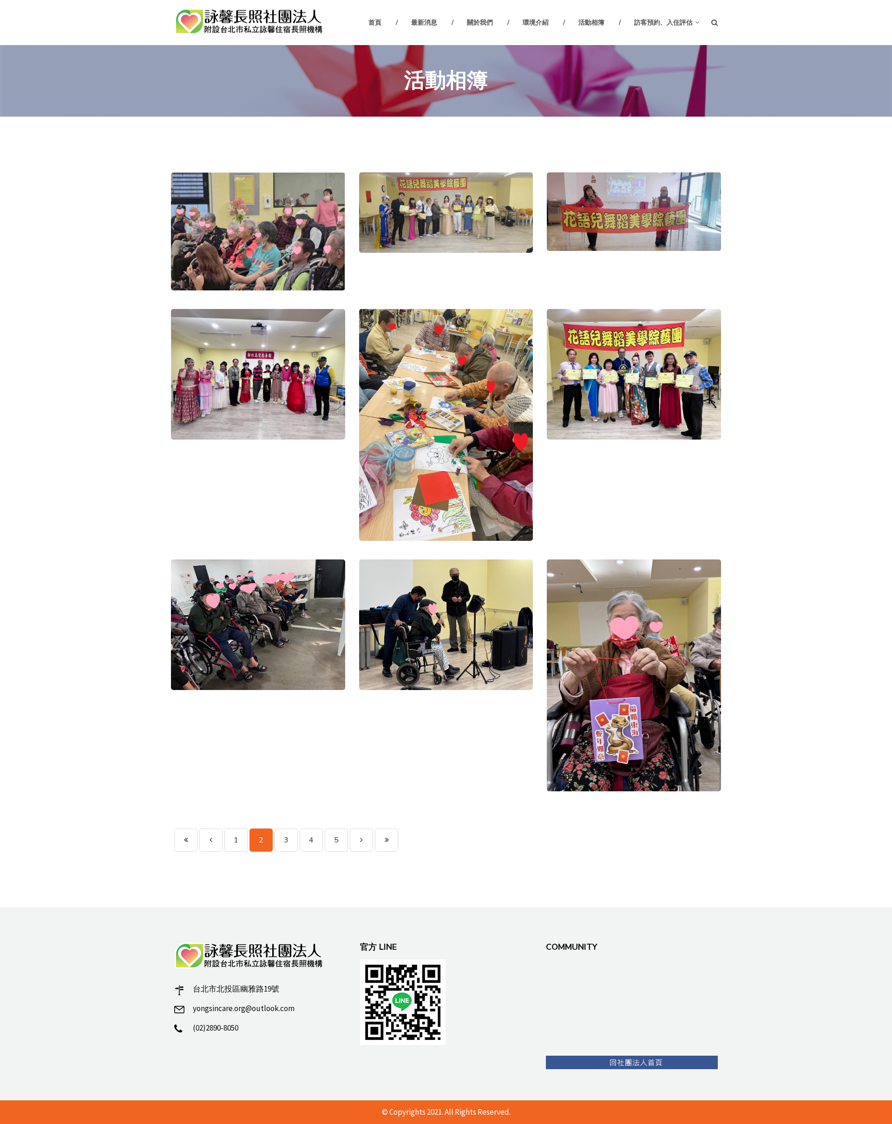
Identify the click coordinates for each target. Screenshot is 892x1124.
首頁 (374, 22)
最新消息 (424, 22)
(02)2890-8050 (215, 1028)
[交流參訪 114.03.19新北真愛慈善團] (258, 374)
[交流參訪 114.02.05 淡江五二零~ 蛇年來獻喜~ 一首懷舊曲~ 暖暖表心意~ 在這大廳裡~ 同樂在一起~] (446, 624)
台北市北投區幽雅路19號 (236, 989)
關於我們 (480, 22)
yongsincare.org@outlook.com (244, 1008)
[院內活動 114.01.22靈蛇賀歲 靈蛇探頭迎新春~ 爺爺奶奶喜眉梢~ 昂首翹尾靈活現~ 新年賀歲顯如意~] (634, 675)
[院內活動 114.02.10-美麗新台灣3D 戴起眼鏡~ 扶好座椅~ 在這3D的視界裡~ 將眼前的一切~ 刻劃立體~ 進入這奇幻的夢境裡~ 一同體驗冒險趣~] (258, 624)
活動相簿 (591, 22)
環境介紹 (536, 22)
